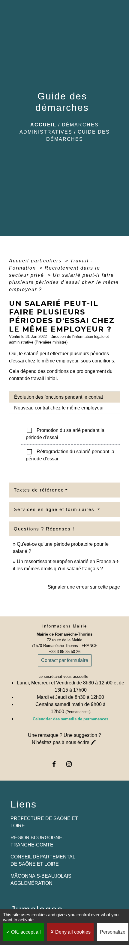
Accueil (43, 124)
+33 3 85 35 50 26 (64, 651)
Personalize (112, 932)
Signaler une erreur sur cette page (84, 586)
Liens (23, 804)
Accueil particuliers (36, 260)
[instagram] (71, 764)
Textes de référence (39, 489)
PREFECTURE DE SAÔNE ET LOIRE (44, 822)
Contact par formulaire (64, 660)
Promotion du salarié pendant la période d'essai (65, 433)
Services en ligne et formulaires (55, 509)
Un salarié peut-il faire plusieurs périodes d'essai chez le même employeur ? (64, 282)
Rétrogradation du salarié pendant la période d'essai (70, 454)
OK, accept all (25, 932)
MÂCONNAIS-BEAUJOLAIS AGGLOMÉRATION (40, 879)
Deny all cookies (72, 932)
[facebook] (57, 764)
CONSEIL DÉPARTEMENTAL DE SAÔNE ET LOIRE (42, 860)
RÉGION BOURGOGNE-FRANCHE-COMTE (37, 841)
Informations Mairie (64, 626)
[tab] (64, 397)
